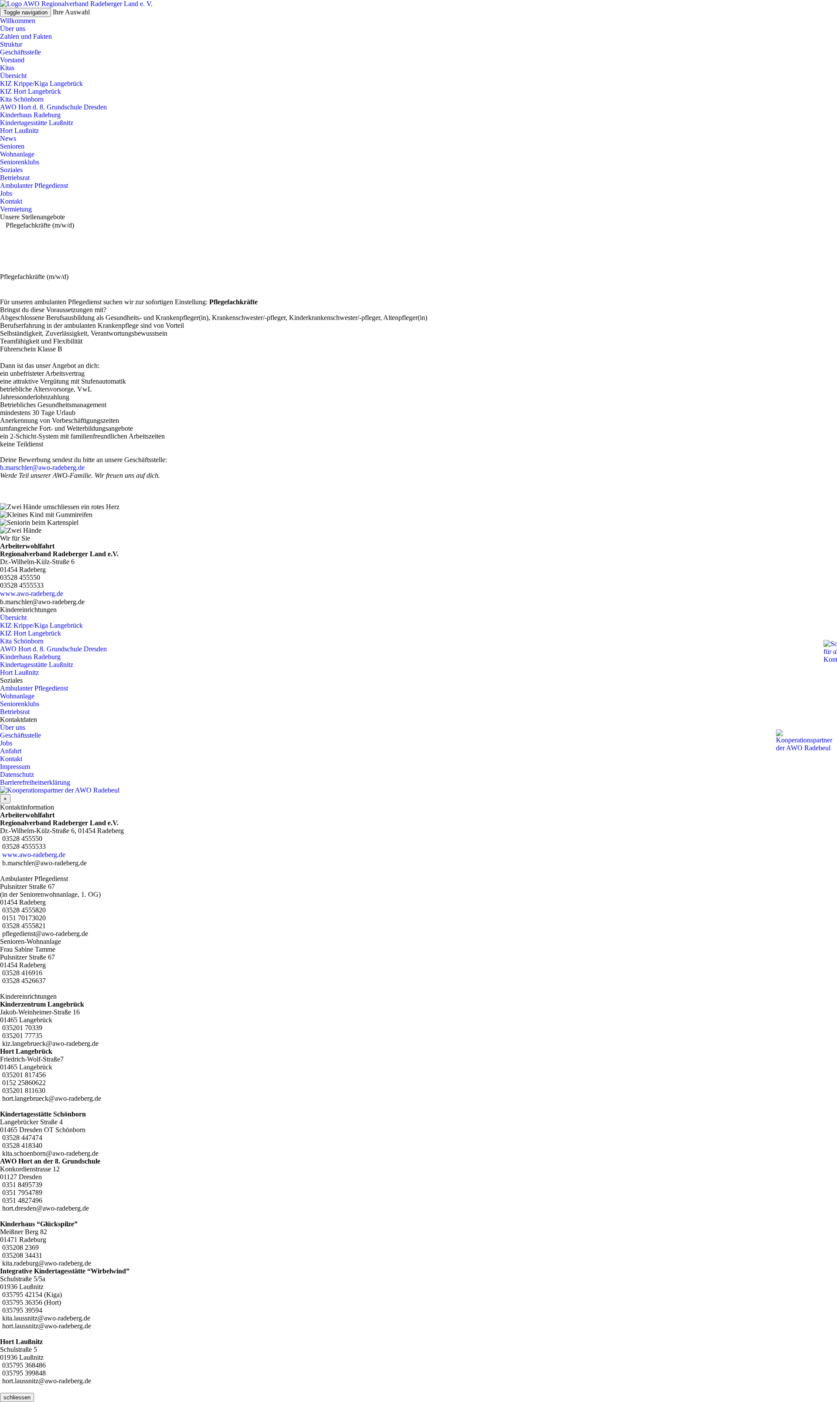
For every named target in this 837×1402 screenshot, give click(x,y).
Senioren (12, 146)
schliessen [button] (17, 1397)
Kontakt (11, 201)
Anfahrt (10, 751)
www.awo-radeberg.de (31, 593)
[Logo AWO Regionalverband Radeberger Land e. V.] (76, 3)
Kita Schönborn (22, 99)
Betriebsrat (15, 177)
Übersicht (13, 75)
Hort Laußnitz (19, 130)
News (8, 138)
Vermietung (16, 209)
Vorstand (12, 60)
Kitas (7, 67)
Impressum (15, 766)
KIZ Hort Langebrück (30, 91)
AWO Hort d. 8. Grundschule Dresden (53, 107)
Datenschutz (17, 774)
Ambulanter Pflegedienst (34, 185)
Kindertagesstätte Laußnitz (36, 122)
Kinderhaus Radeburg (30, 115)
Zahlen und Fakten (26, 36)
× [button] (5, 799)
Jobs (6, 193)
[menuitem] (418, 37)
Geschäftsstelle (20, 52)
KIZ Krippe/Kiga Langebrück (41, 83)
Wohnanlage (17, 154)
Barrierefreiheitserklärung (35, 782)
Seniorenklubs (19, 162)
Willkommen (17, 20)
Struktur (11, 44)
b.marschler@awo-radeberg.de (42, 467)
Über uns (12, 28)
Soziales (11, 170)
